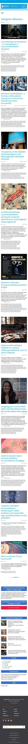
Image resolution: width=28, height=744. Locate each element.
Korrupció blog (4, 685)
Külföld (4, 663)
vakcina (23, 126)
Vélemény (5, 668)
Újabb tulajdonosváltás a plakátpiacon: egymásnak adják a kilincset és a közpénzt (16, 631)
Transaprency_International (6, 68)
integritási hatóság (21, 526)
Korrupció (6, 699)
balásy (3, 365)
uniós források (18, 533)
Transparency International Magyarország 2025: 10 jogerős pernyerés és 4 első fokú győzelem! (17, 638)
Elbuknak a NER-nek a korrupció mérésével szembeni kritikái (14, 285)
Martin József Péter (24, 161)
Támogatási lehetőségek (14, 607)
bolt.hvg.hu (16, 715)
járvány (5, 121)
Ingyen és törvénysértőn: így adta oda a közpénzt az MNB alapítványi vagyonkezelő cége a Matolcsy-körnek (16, 623)
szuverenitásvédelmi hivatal (14, 243)
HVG (3, 709)
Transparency (24, 413)
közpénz (11, 66)
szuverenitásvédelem (5, 243)
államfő (3, 428)
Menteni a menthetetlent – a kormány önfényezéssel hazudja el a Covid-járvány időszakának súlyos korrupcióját (13, 98)
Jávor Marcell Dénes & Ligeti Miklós (21, 105)
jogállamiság (6, 173)
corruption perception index (6, 304)
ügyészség (18, 311)
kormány (3, 66)
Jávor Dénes (25, 51)
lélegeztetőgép (22, 121)
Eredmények (6, 661)
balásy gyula (7, 365)
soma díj (3, 175)
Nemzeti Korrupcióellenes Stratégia (7, 482)
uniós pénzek (4, 535)
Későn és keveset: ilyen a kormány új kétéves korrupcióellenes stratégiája (12, 458)
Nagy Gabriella (24, 561)
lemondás (16, 428)
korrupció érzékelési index (6, 306)
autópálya (3, 571)
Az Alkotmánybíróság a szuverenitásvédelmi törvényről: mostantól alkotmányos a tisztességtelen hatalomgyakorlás (13, 217)
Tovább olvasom (6, 63)
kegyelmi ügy (7, 428)
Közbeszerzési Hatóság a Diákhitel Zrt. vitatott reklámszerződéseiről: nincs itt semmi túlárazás (14, 349)
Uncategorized (6, 666)
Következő (15, 577)
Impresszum (14, 739)
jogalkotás (3, 241)
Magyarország (16, 66)
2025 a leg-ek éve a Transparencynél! (15, 644)
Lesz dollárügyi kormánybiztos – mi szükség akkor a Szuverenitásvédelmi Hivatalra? (14, 45)
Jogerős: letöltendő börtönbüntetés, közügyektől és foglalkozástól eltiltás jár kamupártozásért (17, 652)
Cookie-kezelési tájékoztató (14, 737)
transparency (14, 68)
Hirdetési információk (14, 733)
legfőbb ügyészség (18, 306)
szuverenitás (21, 66)
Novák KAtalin (4, 430)
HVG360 (15, 709)
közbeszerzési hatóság (5, 367)
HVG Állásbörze (6, 715)
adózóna (15, 711)
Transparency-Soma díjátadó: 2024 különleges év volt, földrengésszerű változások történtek (13, 155)
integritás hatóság (13, 526)
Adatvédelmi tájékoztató (14, 735)
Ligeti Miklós (25, 224)
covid (2, 121)
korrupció (7, 66)
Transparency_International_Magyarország (8, 70)
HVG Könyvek (16, 713)
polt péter (8, 308)
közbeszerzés (13, 571)
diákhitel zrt (16, 365)
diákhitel (11, 365)
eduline (4, 713)
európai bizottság (6, 526)
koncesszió (7, 571)
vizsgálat (17, 248)
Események (5, 662)
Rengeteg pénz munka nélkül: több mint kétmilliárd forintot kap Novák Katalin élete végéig (14, 409)
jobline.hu (5, 711)
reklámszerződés (22, 367)
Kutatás (5, 665)
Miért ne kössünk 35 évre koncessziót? (11, 557)
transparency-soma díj (20, 177)
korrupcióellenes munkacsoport (20, 529)
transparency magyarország (15, 531)
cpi (12, 304)
